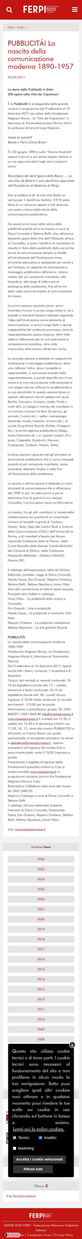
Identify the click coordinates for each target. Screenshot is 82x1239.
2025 (41, 869)
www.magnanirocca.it (23, 719)
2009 (41, 1029)
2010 (41, 1019)
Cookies (12, 1235)
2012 (41, 999)
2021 (41, 909)
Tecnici (23, 1138)
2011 (41, 1009)
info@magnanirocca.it (57, 714)
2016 (41, 959)
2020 (41, 919)
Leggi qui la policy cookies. (38, 1128)
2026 (41, 859)
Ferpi (10, 27)
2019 (41, 929)
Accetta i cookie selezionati (39, 1159)
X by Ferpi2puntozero (21, 1196)
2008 (41, 1039)
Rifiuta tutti (33, 1169)
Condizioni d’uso (39, 1235)
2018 (41, 939)
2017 (41, 949)
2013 (41, 989)
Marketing (26, 1148)
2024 (41, 879)
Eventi (20, 27)
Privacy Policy (64, 1235)
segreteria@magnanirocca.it (30, 743)
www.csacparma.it (43, 772)
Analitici (50, 1138)
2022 (41, 899)
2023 (41, 889)
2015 (41, 969)
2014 (41, 979)
